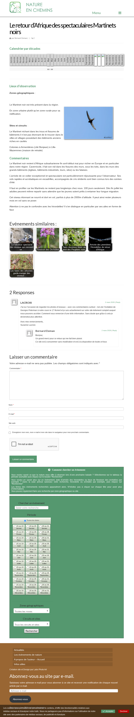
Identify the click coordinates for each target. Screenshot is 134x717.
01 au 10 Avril (20, 545)
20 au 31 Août (45, 568)
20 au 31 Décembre (45, 592)
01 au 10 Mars (20, 539)
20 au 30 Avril (45, 545)
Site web (12, 423)
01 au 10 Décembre (19, 592)
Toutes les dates (32, 520)
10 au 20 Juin (32, 556)
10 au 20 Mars (32, 539)
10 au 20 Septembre (31, 574)
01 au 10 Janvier (20, 527)
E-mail (12, 414)
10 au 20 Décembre (32, 592)
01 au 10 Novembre (19, 586)
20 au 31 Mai (45, 551)
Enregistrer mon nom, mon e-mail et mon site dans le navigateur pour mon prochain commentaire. (50, 432)
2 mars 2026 (110, 302)
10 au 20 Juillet (32, 562)
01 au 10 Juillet (20, 562)
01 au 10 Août (20, 568)
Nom (11, 405)
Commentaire (15, 368)
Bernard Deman (21, 38)
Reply (118, 302)
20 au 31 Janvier (45, 527)
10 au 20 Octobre (32, 580)
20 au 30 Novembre (45, 586)
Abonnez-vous (20, 699)
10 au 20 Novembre (32, 586)
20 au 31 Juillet (45, 562)
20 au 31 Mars (45, 539)
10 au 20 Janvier (32, 527)
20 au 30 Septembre (44, 574)
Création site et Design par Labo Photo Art (28, 669)
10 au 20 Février (32, 533)
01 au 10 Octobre (20, 580)
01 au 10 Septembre (19, 574)
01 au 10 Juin (20, 556)
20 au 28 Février (45, 533)
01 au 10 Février (20, 533)
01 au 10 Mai (20, 551)
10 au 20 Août (32, 568)
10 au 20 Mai (32, 551)
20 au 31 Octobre (45, 580)
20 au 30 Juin (45, 556)
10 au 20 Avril (32, 545)
